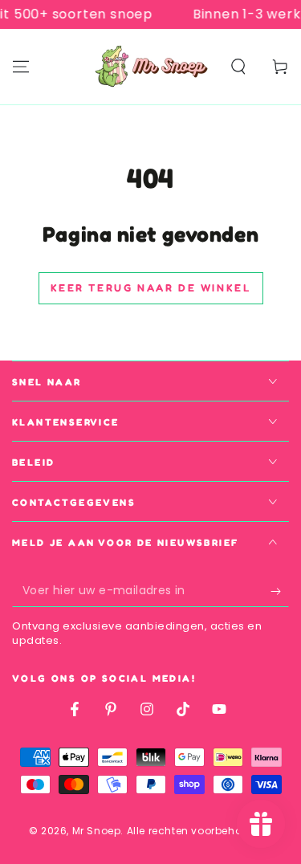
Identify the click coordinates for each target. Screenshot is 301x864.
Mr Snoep (96, 831)
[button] (238, 66)
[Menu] (21, 66)
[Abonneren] (279, 591)
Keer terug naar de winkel (151, 287)
